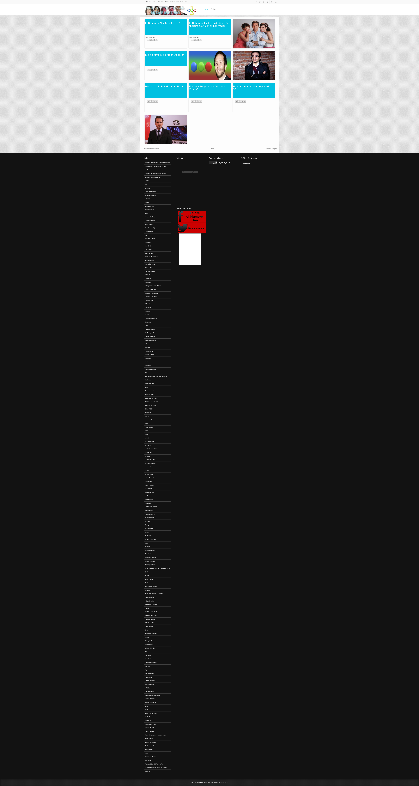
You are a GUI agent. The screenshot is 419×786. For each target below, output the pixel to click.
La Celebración (149, 441)
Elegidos (147, 315)
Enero (146, 325)
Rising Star (148, 655)
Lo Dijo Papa (148, 488)
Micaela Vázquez (150, 561)
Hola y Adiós (149, 409)
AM (146, 184)
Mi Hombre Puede (150, 557)
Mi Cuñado (148, 554)
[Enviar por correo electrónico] (148, 40)
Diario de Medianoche (151, 257)
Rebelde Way (149, 644)
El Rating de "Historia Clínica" (162, 23)
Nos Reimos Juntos (151, 586)
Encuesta (148, 322)
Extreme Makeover (151, 340)
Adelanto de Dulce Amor (152, 177)
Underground (149, 749)
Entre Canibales (150, 329)
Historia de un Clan (150, 398)
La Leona (147, 456)
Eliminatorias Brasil (151, 318)
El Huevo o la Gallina (151, 297)
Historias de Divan (150, 405)
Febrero (147, 347)
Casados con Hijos (150, 228)
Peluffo (147, 608)
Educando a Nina (150, 271)
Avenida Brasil (149, 206)
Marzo (147, 532)
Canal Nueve (149, 224)
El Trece (147, 311)
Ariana (147, 202)
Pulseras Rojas (149, 623)
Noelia (147, 583)
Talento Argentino (150, 702)
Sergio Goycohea (150, 680)
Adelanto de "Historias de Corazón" (156, 173)
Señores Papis (149, 673)
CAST (146, 235)
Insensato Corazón (150, 420)
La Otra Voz (148, 467)
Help (146, 387)
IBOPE (147, 416)
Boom (146, 213)
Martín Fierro (149, 528)
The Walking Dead (150, 724)
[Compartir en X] (152, 40)
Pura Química (149, 626)
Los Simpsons (149, 510)
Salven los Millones (151, 662)
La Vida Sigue (149, 474)
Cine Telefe (148, 249)
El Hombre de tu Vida (151, 293)
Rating (147, 637)
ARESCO (147, 199)
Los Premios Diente (151, 507)
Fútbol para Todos (150, 369)
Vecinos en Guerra (150, 757)
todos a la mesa (150, 731)
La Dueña (148, 445)
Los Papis (148, 503)
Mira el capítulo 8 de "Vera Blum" (165, 86)
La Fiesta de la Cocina (151, 449)
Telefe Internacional (151, 713)
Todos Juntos (149, 738)
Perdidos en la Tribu (151, 615)
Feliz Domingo (149, 351)
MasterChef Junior (150, 539)
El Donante (148, 278)
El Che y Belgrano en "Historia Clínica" (207, 88)
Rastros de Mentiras (151, 633)
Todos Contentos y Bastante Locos (155, 735)
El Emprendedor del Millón (153, 286)
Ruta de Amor (149, 659)
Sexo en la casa (150, 684)
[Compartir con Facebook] (155, 40)
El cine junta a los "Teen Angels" (164, 55)
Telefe (146, 709)
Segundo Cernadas (151, 670)
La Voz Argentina (150, 478)
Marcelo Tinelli (149, 517)
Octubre (147, 590)
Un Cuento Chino (150, 746)
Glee (146, 373)
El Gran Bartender (150, 289)
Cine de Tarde (149, 246)
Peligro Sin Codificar (151, 604)
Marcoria (147, 521)
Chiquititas (148, 242)
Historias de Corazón (151, 402)
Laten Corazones (150, 485)
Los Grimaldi (149, 499)
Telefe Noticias (149, 717)
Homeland (148, 412)
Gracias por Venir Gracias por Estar (156, 376)
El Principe (148, 307)
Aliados (147, 181)
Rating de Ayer (149, 641)
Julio (146, 431)
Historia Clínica (149, 394)
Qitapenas (148, 630)
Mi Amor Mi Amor (150, 550)
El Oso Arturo (149, 300)
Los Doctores (149, 496)
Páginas (213, 9)
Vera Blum (148, 760)
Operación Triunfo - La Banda (154, 594)
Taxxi (146, 706)
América (147, 188)
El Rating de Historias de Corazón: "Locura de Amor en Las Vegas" (209, 24)
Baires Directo (149, 210)
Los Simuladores (150, 514)
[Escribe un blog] (150, 40)
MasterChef (148, 536)
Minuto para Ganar (150, 565)
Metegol (147, 546)
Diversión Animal (150, 264)
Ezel (146, 344)
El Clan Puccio (149, 275)
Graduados (148, 380)
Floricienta (148, 358)
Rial (146, 652)
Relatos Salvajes (150, 648)
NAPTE (147, 575)
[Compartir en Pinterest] (157, 40)
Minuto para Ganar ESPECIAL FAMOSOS (157, 568)
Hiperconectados (150, 391)
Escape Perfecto (150, 336)
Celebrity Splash (150, 238)
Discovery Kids (149, 260)
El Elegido (148, 282)
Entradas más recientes (151, 149)
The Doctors (148, 720)
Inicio (212, 149)
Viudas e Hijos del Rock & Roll (154, 764)
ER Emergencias (150, 333)
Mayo (146, 543)
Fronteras (148, 365)
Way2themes (224, 782)
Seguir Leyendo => (151, 37)
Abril (146, 170)
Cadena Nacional (150, 217)
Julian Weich (149, 427)
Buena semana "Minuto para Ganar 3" (254, 88)
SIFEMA (147, 688)
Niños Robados (149, 579)
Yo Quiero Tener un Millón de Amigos (156, 767)
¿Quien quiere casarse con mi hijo (155, 166)
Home (206, 9)
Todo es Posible (149, 728)
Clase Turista (149, 253)
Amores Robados (150, 195)
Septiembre (148, 677)
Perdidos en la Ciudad (151, 612)
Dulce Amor (148, 268)
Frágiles (147, 362)
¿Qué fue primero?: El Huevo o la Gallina (157, 162)
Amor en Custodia (150, 191)
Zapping (147, 771)
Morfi (146, 572)
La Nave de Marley (150, 463)
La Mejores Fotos (150, 460)
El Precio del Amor (150, 304)
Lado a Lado (148, 481)
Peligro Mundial (149, 601)
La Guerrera (148, 452)
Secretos (147, 666)
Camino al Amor (150, 220)
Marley (147, 525)
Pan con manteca (150, 597)
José (146, 423)
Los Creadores (149, 492)
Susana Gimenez (150, 699)
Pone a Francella (150, 619)
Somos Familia (149, 691)
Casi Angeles (149, 231)
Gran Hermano (149, 383)
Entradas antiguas (271, 149)
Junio (146, 434)
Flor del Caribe (149, 354)
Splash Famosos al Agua (152, 695)
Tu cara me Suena (150, 742)
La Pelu (147, 438)
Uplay (146, 753)
